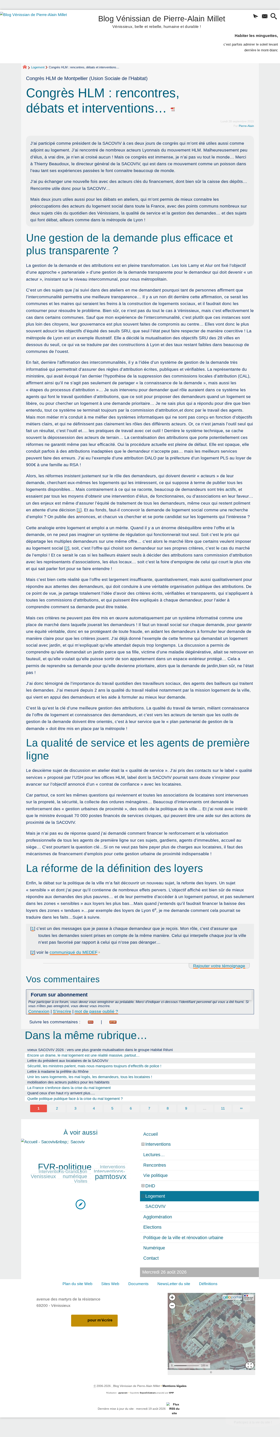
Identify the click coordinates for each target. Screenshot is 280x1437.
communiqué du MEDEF (74, 952)
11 (223, 1108)
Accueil (150, 1134)
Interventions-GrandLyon (63, 1171)
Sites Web (110, 1284)
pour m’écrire (100, 1320)
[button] (255, 16)
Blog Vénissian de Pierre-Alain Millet (161, 21)
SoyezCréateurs (148, 1393)
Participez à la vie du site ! (253, 1422)
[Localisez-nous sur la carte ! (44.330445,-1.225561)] (80, 1203)
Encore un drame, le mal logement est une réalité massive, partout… (83, 1055)
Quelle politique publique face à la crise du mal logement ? (75, 1099)
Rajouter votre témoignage (219, 965)
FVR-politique (65, 1167)
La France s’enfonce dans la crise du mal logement (69, 1088)
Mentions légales (175, 1386)
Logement (37, 67)
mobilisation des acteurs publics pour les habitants (68, 1082)
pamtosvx (110, 1176)
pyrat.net (122, 1393)
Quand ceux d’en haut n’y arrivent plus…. (61, 1093)
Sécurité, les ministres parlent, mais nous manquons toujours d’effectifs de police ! (94, 1066)
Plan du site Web (77, 1284)
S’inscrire (62, 1011)
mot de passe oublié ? (96, 1011)
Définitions (208, 1284)
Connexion (38, 1011)
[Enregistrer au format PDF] (173, 108)
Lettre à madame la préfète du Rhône (58, 1072)
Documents (138, 1284)
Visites (80, 1181)
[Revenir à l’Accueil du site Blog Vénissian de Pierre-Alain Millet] (39, 36)
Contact (151, 1258)
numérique (75, 1176)
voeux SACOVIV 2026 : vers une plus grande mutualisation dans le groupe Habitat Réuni (100, 1050)
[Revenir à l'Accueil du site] (26, 67)
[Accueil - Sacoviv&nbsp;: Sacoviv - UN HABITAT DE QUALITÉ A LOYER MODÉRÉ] (80, 1141)
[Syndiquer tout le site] (174, 1408)
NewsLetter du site (173, 1284)
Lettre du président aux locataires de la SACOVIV (67, 1061)
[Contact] (264, 16)
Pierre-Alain (246, 125)
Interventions (112, 1166)
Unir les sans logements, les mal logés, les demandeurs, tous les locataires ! (89, 1077)
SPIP (171, 1393)
